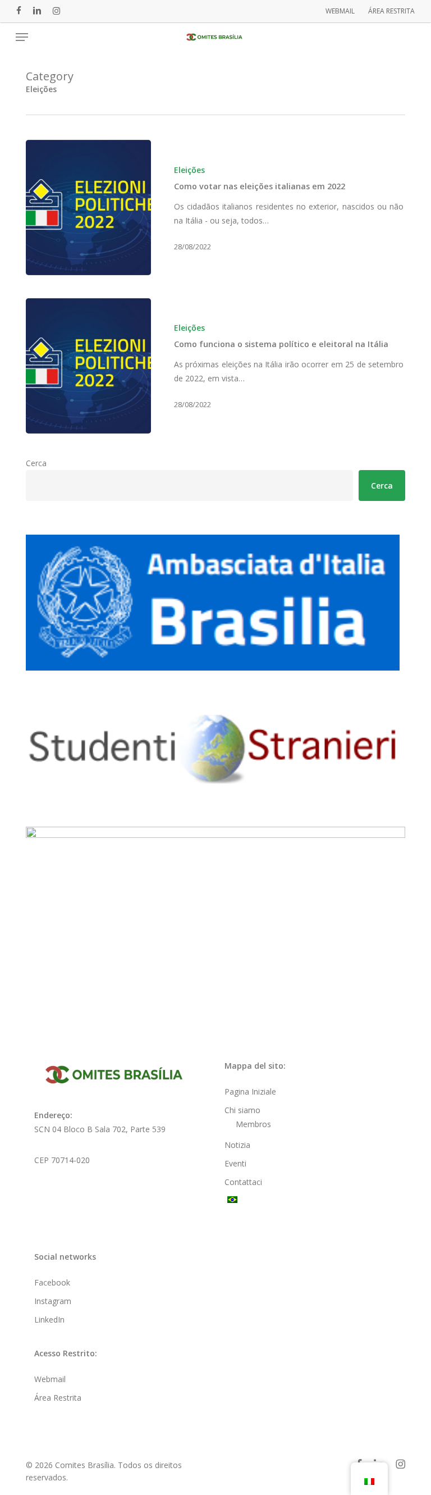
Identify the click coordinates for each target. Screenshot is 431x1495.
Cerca (36, 463)
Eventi (235, 1163)
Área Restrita (57, 1397)
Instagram (52, 1301)
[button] (22, 37)
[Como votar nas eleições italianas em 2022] (88, 207)
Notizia (237, 1145)
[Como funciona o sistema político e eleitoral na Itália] (88, 366)
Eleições (189, 170)
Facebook (52, 1282)
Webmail (50, 1379)
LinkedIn (49, 1319)
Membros (253, 1124)
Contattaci (243, 1182)
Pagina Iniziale (250, 1091)
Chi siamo (242, 1110)
